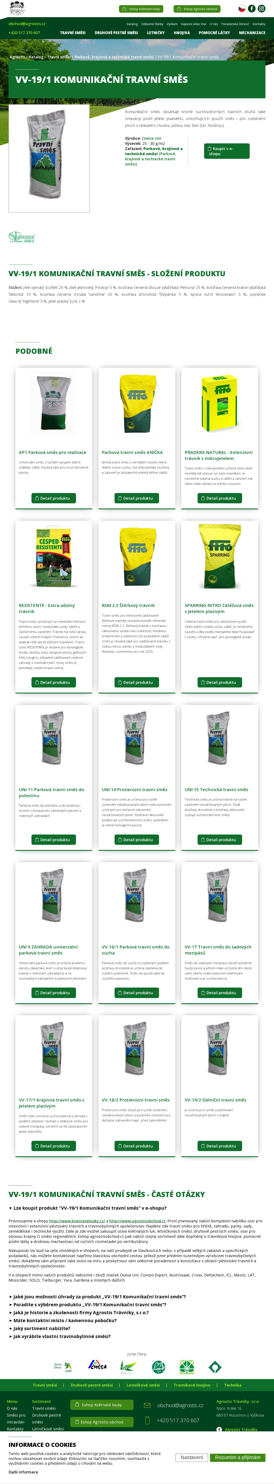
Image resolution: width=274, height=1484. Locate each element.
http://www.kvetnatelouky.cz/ (77, 1220)
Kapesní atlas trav (193, 24)
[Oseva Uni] (25, 237)
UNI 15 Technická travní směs (216, 789)
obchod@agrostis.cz (27, 23)
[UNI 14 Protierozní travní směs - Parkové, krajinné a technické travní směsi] (137, 771)
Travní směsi (73, 32)
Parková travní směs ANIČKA (132, 452)
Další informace (23, 1472)
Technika (232, 1385)
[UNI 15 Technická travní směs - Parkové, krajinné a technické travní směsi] (220, 771)
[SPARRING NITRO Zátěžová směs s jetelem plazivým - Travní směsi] (220, 587)
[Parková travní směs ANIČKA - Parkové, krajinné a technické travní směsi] (137, 434)
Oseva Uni (151, 138)
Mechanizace (252, 32)
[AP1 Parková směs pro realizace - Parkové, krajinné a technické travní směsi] (54, 434)
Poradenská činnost (235, 24)
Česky (242, 8)
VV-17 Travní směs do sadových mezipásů (218, 950)
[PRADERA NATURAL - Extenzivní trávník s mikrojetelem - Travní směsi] (220, 434)
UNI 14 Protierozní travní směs (134, 789)
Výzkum (172, 24)
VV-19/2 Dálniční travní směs (215, 1100)
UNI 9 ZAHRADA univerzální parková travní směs (48, 950)
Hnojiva (182, 32)
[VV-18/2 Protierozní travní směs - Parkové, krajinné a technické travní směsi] (137, 1081)
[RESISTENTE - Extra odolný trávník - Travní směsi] (54, 587)
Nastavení (192, 1457)
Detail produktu (55, 498)
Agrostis (17, 56)
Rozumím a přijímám (238, 1457)
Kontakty (259, 24)
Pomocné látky (214, 32)
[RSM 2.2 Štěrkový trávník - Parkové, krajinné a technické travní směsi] (137, 587)
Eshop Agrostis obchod (200, 9)
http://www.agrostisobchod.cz (137, 1220)
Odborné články (152, 24)
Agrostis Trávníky (241, 1429)
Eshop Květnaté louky (144, 9)
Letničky (156, 32)
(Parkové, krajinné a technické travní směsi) (154, 156)
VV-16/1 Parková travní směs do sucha (136, 950)
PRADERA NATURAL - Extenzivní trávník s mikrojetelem (219, 455)
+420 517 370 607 (24, 32)
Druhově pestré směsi (116, 32)
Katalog (132, 24)
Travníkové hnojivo (192, 1385)
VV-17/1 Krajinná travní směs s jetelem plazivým (51, 1103)
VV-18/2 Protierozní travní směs (136, 1100)
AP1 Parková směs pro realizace (52, 452)
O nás (214, 24)
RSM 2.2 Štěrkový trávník (128, 605)
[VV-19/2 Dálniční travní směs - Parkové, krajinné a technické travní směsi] (220, 1081)
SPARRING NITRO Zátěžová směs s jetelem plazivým (219, 608)
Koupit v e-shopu (221, 151)
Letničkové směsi (143, 1385)
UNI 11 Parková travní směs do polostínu (51, 792)
